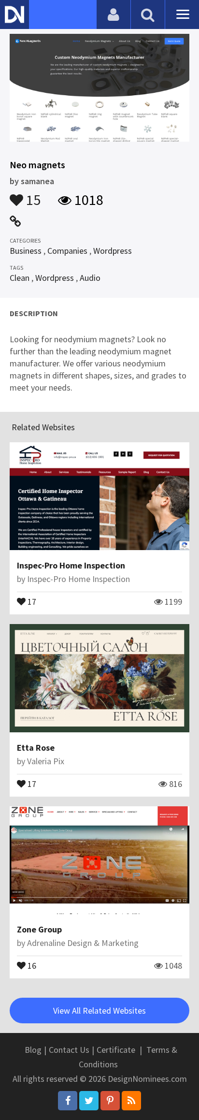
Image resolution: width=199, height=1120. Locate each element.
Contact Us (69, 1049)
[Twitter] (89, 1100)
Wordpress (112, 250)
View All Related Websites (99, 1010)
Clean (19, 277)
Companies (67, 250)
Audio (90, 277)
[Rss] (131, 1100)
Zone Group (39, 929)
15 (32, 195)
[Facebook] (67, 1100)
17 (31, 601)
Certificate (116, 1049)
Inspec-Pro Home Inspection (71, 565)
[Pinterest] (110, 1100)
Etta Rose (36, 747)
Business (26, 250)
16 (31, 965)
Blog (33, 1049)
